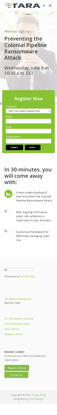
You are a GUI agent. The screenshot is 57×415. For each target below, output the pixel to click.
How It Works (11, 329)
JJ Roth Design (35, 398)
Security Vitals (27, 276)
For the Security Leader (17, 323)
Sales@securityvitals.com (17, 299)
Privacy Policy (38, 395)
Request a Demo (13, 334)
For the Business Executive (19, 318)
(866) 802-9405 (12, 303)
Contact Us (16, 374)
